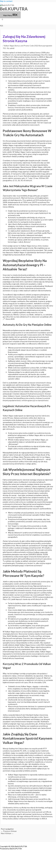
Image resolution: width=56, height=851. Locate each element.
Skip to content (6, 1)
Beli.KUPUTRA (14, 8)
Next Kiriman (7, 833)
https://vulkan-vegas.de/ (38, 552)
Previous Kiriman (9, 831)
